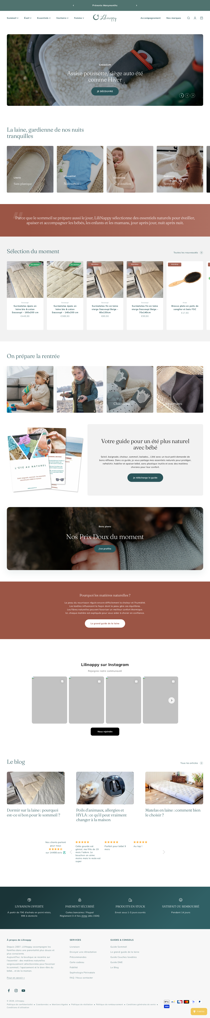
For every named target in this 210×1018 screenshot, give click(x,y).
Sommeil (11, 18)
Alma (84, 915)
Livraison (75, 946)
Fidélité (74, 967)
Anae (185, 303)
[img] (55, 849)
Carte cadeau (77, 962)
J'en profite (105, 548)
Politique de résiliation (82, 1004)
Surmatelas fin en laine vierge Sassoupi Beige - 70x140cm (145, 309)
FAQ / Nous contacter (81, 977)
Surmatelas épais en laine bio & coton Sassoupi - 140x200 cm (65, 309)
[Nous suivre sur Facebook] (9, 991)
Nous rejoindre (105, 731)
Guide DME (116, 962)
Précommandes (78, 957)
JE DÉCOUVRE (105, 91)
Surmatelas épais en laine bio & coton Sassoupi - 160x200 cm (25, 309)
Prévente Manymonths (105, 5)
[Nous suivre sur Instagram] (16, 991)
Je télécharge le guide (145, 477)
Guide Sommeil (118, 946)
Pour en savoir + (16, 977)
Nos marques (173, 18)
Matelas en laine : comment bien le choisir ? (172, 812)
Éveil (26, 18)
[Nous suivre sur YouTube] (23, 991)
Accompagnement (151, 18)
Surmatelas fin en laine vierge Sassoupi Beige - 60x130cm (105, 309)
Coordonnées (42, 1004)
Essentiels (43, 18)
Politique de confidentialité (20, 1004)
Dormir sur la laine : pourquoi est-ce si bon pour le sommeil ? (33, 812)
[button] (72, 852)
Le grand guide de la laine (105, 623)
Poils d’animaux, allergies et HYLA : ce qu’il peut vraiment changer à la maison (101, 815)
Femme (78, 18)
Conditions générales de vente (141, 1004)
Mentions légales (60, 1004)
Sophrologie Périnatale (82, 972)
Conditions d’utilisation (18, 1007)
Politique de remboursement (109, 1004)
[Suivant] (136, 5)
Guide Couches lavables (123, 957)
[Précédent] (73, 5)
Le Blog (114, 967)
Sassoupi (25, 303)
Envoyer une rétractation (83, 952)
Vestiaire (61, 18)
